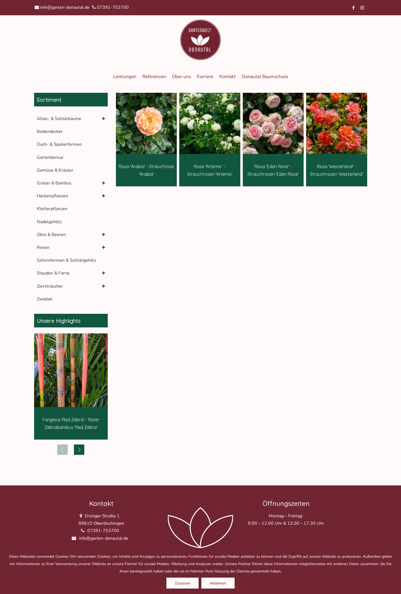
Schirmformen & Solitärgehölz (66, 260)
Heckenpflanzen (52, 196)
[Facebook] (353, 8)
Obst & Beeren (51, 235)
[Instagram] (362, 8)
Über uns (181, 76)
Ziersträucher (50, 286)
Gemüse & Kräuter (55, 170)
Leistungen (124, 76)
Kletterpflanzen (52, 209)
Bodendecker (50, 132)
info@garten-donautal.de (64, 7)
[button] (79, 449)
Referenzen (154, 76)
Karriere (205, 76)
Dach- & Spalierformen (59, 144)
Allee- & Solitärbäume (59, 119)
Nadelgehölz (49, 222)
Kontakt (227, 76)
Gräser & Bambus (54, 183)
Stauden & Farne (53, 273)
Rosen (43, 247)
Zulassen (182, 583)
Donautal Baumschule (265, 76)
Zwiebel (45, 299)
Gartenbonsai (50, 157)
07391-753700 (112, 7)
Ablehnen (218, 583)
